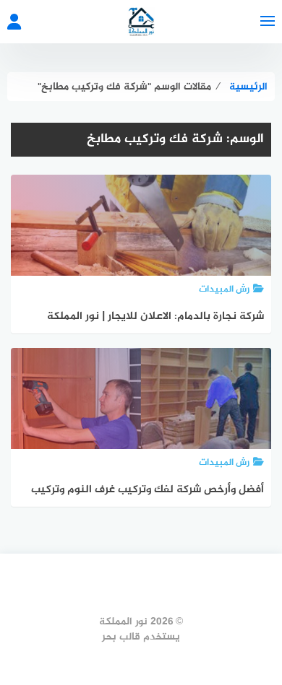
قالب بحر (121, 637)
